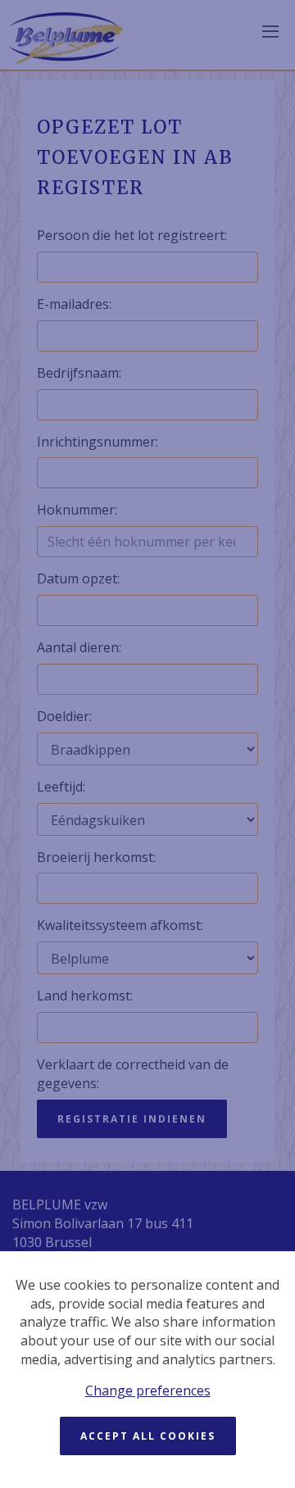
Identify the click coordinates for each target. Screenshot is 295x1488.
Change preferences (148, 1390)
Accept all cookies (148, 1436)
